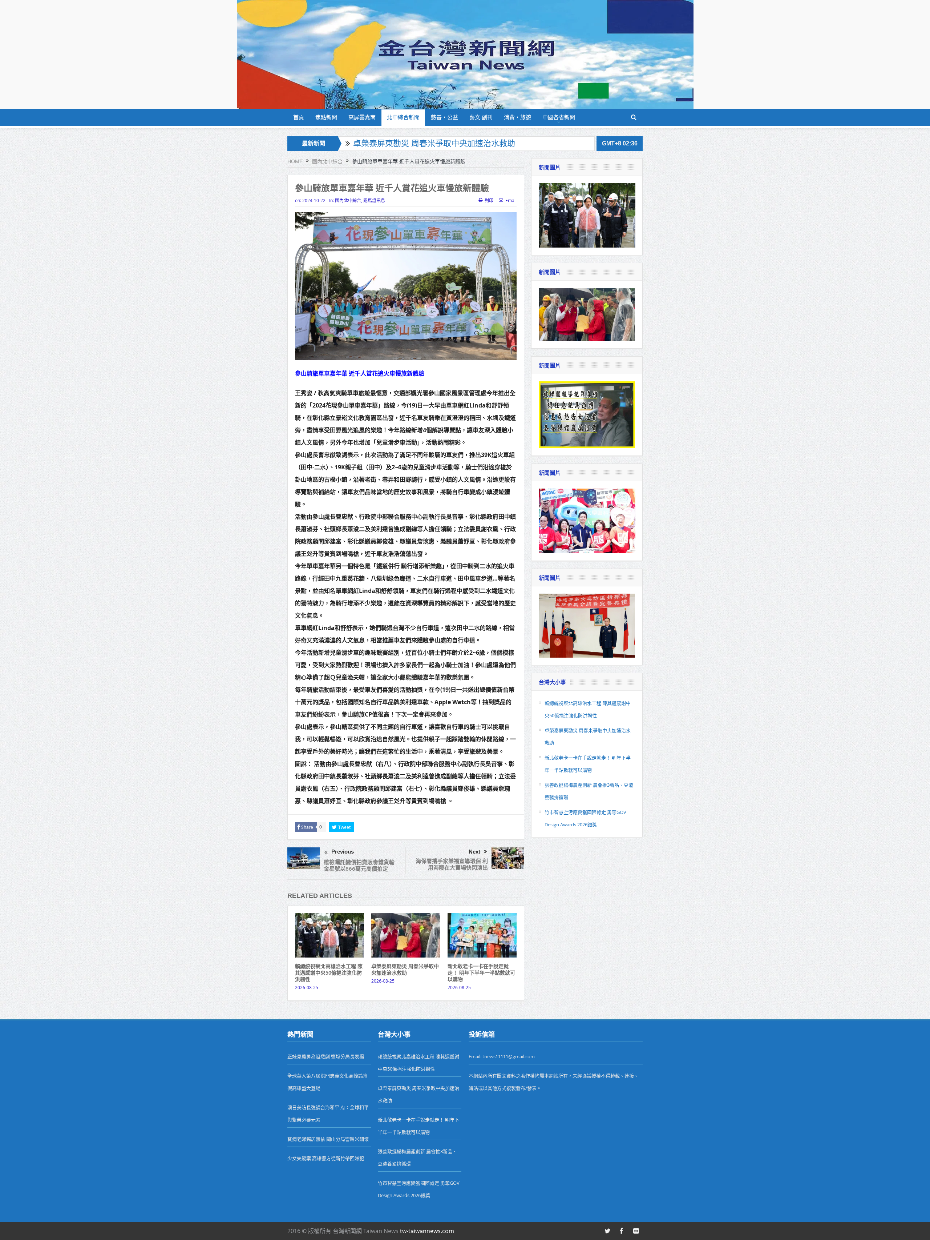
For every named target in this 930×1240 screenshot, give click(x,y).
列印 (489, 200)
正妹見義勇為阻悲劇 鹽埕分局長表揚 (325, 1056)
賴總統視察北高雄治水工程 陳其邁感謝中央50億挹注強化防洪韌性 (329, 973)
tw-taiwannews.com (427, 1231)
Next (474, 851)
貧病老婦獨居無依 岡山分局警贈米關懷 (328, 1139)
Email (511, 200)
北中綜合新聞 (403, 117)
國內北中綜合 (348, 200)
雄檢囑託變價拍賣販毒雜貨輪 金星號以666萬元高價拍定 (359, 865)
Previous (342, 851)
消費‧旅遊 (517, 117)
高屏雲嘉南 (362, 117)
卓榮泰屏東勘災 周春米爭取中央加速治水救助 (434, 143)
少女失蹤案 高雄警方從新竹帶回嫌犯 (325, 1158)
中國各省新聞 (558, 117)
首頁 (298, 117)
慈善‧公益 (444, 117)
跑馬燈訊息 (374, 200)
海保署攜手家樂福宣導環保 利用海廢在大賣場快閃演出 (452, 864)
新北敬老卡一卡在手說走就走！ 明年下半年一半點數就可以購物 (481, 973)
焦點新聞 (326, 117)
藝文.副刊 (481, 117)
